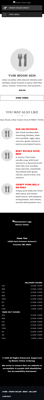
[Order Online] (22, 60)
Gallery (33, 392)
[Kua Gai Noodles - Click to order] (7, 133)
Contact (6, 396)
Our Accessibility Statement (22, 371)
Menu (25, 392)
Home (4, 392)
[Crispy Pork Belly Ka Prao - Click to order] (7, 189)
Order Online (22, 98)
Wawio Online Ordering (23, 361)
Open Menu (14, 14)
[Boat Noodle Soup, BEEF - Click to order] (7, 155)
